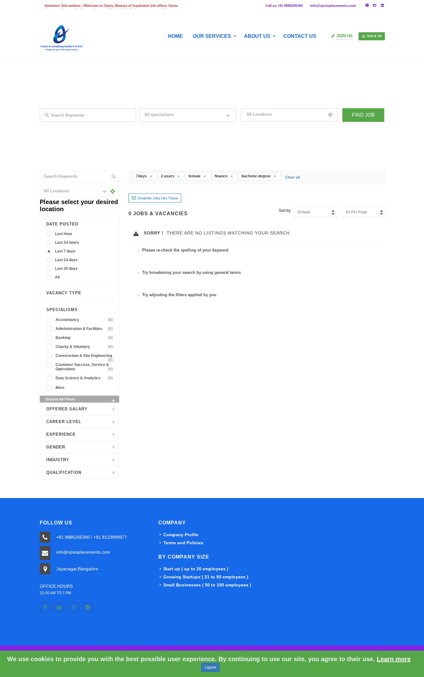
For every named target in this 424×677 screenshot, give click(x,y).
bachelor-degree (256, 176)
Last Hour (63, 234)
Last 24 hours (67, 242)
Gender (55, 447)
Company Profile (180, 534)
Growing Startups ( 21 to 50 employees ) (205, 576)
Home (175, 36)
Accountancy (84, 320)
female (194, 176)
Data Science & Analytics (84, 378)
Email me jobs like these (158, 198)
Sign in (374, 36)
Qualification (63, 472)
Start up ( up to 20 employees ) (195, 568)
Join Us (344, 35)
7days (142, 176)
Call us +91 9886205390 (284, 5)
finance (221, 176)
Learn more (394, 659)
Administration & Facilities (84, 329)
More (60, 387)
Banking (84, 338)
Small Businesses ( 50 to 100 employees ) (207, 584)
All (57, 277)
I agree (210, 667)
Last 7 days (65, 251)
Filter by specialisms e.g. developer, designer (176, 126)
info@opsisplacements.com (333, 5)
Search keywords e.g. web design (67, 126)
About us (257, 36)
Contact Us (299, 36)
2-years (168, 176)
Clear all (292, 177)
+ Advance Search (357, 126)
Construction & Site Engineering (84, 356)
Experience (61, 434)
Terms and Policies (183, 542)
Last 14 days (66, 260)
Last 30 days (66, 268)
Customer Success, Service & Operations (84, 367)
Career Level (63, 421)
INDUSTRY (57, 459)
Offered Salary (67, 409)
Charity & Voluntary (84, 347)
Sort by (285, 210)
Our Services (212, 36)
